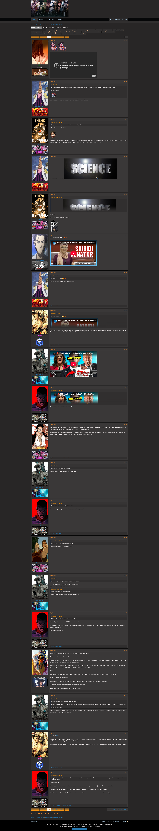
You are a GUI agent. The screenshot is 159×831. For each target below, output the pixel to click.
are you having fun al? (59, 30)
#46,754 (125, 537)
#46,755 (125, 575)
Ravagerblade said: (56, 390)
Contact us (102, 821)
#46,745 (125, 194)
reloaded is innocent (76, 32)
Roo (40, 412)
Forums (34, 19)
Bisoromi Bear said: (56, 589)
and (61, 458)
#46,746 (125, 235)
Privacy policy (118, 821)
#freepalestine (49, 30)
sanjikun (39, 450)
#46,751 (125, 424)
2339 (52, 37)
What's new (50, 19)
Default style (35, 821)
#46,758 (125, 695)
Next (66, 37)
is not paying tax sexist (36, 32)
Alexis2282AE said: (55, 276)
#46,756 (125, 613)
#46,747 (125, 272)
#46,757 (125, 650)
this (57, 735)
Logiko (40, 144)
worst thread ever (82, 34)
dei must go (99, 30)
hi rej (114, 30)
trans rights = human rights (108, 32)
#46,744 (125, 156)
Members (60, 19)
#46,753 (125, 500)
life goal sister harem (58, 32)
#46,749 (125, 349)
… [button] (38, 37)
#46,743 (125, 119)
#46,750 (125, 387)
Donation (41, 19)
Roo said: (53, 465)
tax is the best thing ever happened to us (91, 32)
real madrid (67, 32)
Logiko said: (54, 84)
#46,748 (125, 310)
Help (124, 821)
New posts (33, 22)
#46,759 (125, 733)
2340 (56, 37)
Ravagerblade (39, 374)
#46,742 (125, 81)
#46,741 (125, 40)
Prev (33, 37)
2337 (45, 37)
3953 (62, 37)
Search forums (40, 22)
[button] (45, 19)
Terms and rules (110, 821)
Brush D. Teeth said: (56, 122)
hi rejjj (122, 30)
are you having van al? (71, 30)
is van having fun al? (47, 32)
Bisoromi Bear (39, 563)
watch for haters (57, 34)
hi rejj (118, 30)
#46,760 (125, 772)
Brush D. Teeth (39, 106)
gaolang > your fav (107, 30)
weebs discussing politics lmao (69, 34)
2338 (49, 37)
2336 (41, 37)
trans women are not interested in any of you (41, 34)
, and (61, 691)
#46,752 (125, 462)
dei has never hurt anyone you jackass (86, 30)
